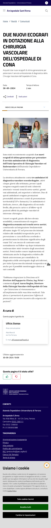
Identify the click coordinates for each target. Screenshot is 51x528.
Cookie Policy (11, 491)
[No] (16, 376)
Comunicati (25, 21)
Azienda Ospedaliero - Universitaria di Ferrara (17, 3)
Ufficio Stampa (13, 323)
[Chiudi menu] (42, 5)
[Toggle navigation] (4, 10)
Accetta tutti (25, 507)
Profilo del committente (12, 448)
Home (5, 21)
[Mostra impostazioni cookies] (48, 264)
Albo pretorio (8, 445)
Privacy (6, 442)
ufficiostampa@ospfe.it (20, 339)
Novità (14, 21)
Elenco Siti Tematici (11, 454)
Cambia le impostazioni (25, 515)
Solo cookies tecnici (25, 499)
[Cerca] (46, 10)
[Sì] (7, 376)
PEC (4, 451)
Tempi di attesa (9, 457)
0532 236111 (17, 421)
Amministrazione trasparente (15, 439)
